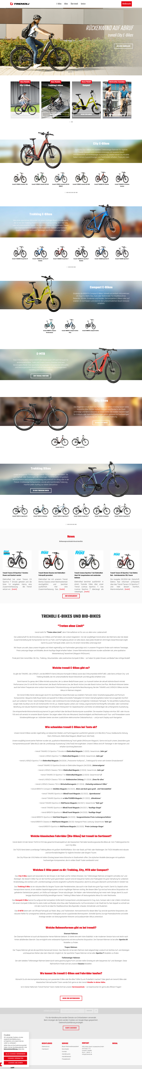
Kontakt (64, 1051)
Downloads (65, 1049)
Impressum (45, 1049)
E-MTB (21, 911)
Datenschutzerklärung (10, 1049)
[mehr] (14, 589)
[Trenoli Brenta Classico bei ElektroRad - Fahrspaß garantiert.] (53, 560)
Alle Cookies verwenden (15, 1054)
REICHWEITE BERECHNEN (117, 114)
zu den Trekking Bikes (41, 490)
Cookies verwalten (15, 1058)
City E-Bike (22, 876)
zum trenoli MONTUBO (40, 376)
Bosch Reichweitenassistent (70, 1046)
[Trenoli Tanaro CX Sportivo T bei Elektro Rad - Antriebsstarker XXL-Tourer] (125, 560)
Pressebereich (66, 1059)
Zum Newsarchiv (71, 596)
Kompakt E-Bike (21, 900)
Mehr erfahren (25, 114)
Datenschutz (45, 1046)
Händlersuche (126, 4)
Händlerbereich (66, 1056)
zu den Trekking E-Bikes (21, 46)
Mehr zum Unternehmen (71, 998)
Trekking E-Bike (24, 887)
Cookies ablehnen (15, 1063)
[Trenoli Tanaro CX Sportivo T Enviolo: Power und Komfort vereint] (17, 560)
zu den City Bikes (101, 423)
